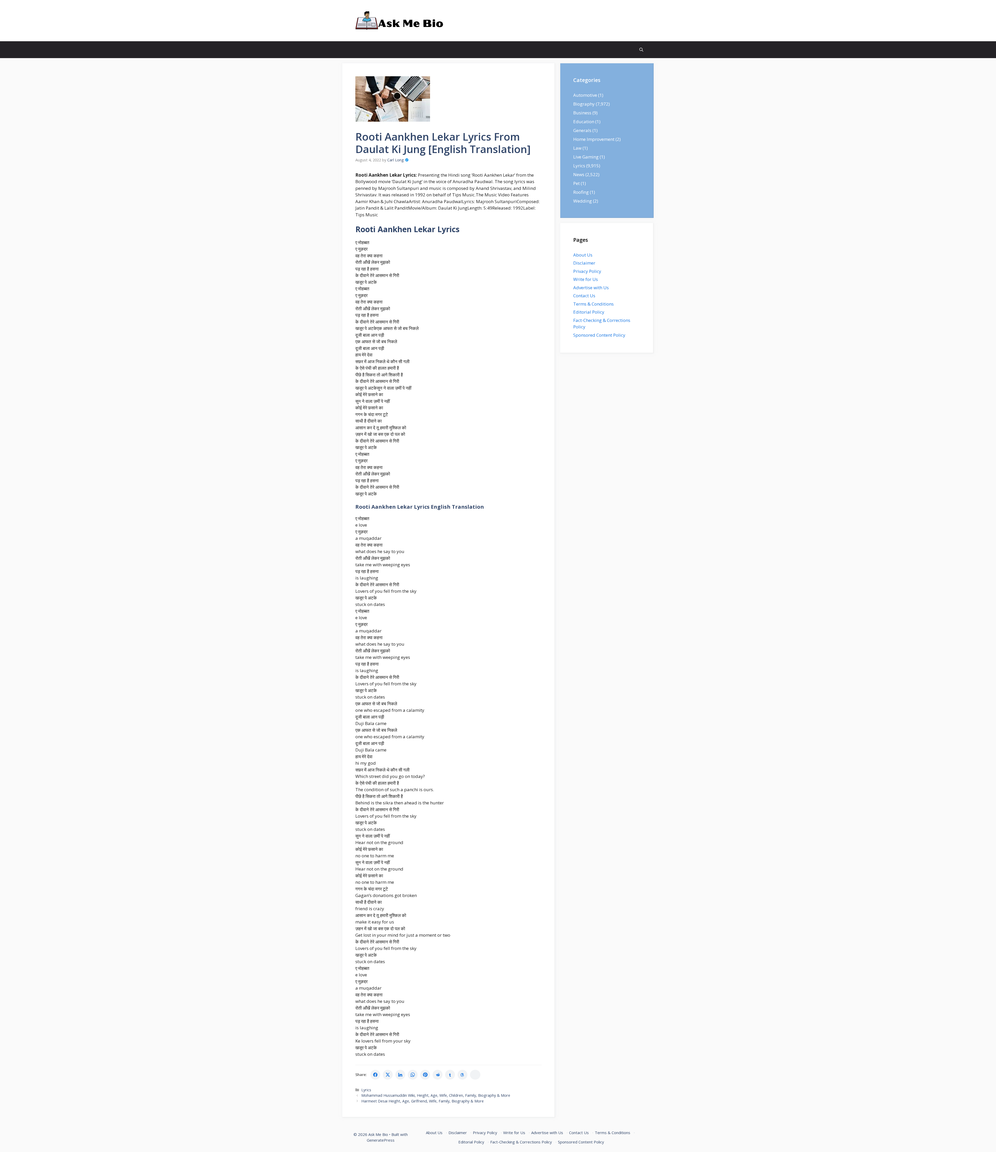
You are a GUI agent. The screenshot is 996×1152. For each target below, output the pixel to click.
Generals (582, 130)
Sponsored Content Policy (599, 335)
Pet (576, 183)
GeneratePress (381, 1140)
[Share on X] (388, 1075)
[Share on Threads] (462, 1075)
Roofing (581, 192)
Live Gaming (586, 157)
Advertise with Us (591, 288)
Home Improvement (593, 139)
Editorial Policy (588, 312)
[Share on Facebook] (375, 1075)
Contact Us (584, 296)
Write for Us (585, 279)
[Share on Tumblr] (450, 1075)
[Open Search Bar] (641, 49)
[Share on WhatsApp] (413, 1075)
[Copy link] (475, 1075)
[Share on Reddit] (437, 1075)
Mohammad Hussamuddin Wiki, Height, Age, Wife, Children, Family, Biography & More (435, 1095)
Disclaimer (584, 263)
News (578, 174)
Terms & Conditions (593, 304)
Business (582, 113)
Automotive (585, 95)
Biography (584, 104)
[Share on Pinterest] (425, 1075)
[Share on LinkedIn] (400, 1075)
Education (583, 122)
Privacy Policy (587, 271)
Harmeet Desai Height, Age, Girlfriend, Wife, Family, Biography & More (422, 1101)
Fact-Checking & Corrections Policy (521, 1141)
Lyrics (366, 1089)
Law (577, 148)
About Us (582, 255)
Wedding (582, 201)
